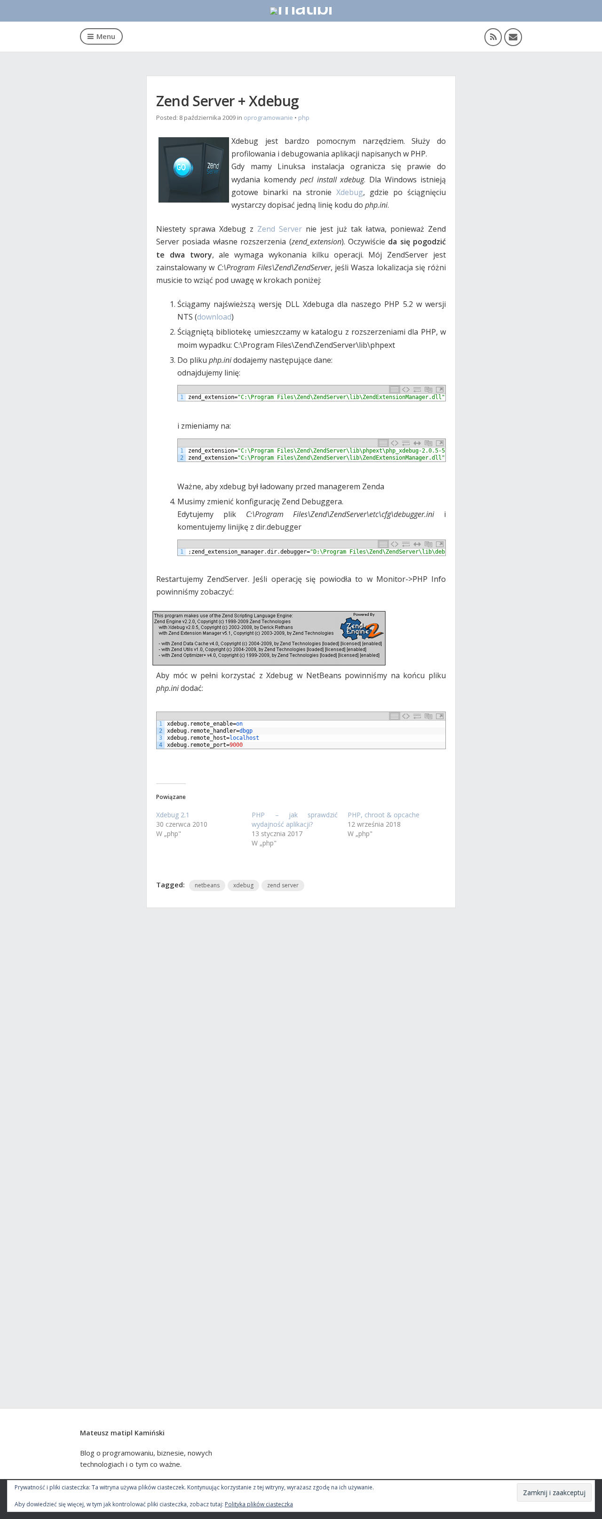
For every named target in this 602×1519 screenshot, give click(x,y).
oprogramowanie (268, 117)
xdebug (243, 885)
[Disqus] (301, 1044)
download (214, 317)
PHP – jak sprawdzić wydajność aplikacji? (295, 819)
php (303, 117)
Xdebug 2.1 (173, 814)
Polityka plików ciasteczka (259, 1504)
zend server (283, 885)
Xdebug (349, 192)
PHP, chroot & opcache (384, 814)
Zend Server (279, 229)
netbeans (207, 885)
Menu (105, 36)
